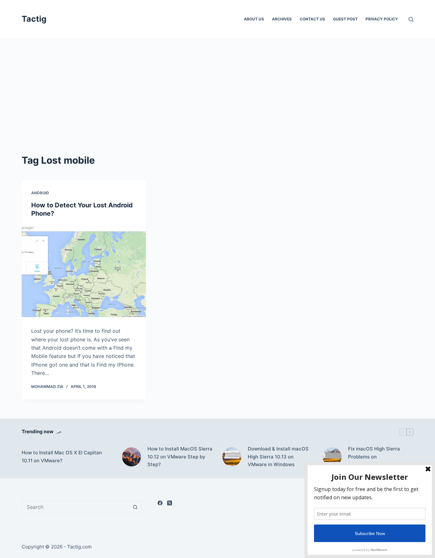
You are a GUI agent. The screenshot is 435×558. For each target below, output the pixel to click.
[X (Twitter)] (169, 503)
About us (254, 19)
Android (40, 192)
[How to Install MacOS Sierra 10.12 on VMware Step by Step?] (131, 456)
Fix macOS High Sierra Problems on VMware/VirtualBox (374, 457)
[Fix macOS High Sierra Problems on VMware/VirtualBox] (332, 456)
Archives (282, 19)
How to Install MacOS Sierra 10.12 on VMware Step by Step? (179, 457)
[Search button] (135, 507)
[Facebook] (160, 503)
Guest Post (345, 19)
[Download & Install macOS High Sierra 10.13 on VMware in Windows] (231, 456)
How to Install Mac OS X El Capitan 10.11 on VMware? (62, 457)
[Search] (411, 19)
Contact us (312, 19)
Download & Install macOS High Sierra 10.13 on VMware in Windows (278, 457)
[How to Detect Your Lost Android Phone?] (84, 270)
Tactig (34, 19)
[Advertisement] (217, 86)
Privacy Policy (382, 19)
